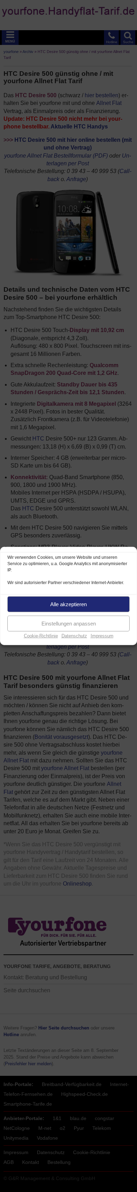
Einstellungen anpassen (68, 623)
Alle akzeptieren (68, 604)
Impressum (102, 635)
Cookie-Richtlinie (41, 635)
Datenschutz (74, 635)
